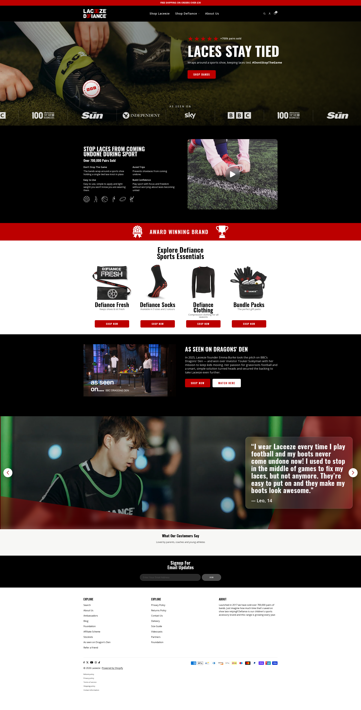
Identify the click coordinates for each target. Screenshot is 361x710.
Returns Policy (158, 610)
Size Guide (156, 626)
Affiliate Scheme (91, 631)
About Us (88, 610)
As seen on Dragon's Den (96, 642)
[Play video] (233, 174)
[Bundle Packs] (249, 282)
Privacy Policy (158, 605)
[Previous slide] (7, 472)
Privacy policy (88, 678)
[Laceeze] (95, 13)
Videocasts (156, 631)
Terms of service (89, 682)
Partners (155, 637)
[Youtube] (91, 662)
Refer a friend (90, 647)
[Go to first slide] (353, 472)
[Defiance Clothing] (203, 282)
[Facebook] (84, 662)
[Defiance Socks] (157, 282)
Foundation (89, 626)
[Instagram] (96, 662)
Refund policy (88, 674)
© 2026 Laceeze (91, 668)
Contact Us (157, 615)
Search (87, 605)
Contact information (91, 690)
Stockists (88, 637)
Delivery (155, 621)
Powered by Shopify (112, 668)
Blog (85, 621)
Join (211, 577)
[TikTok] (99, 662)
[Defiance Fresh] (112, 282)
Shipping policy (89, 686)
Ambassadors (90, 615)
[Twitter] (87, 662)
